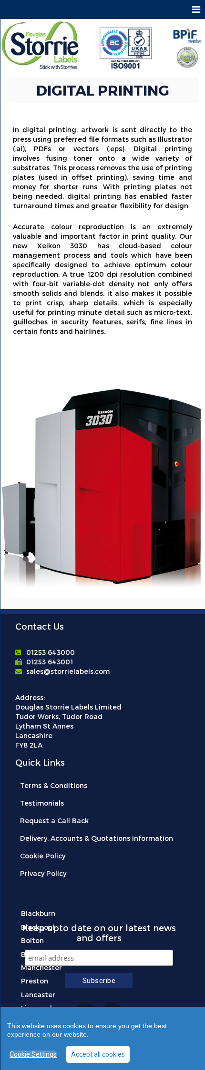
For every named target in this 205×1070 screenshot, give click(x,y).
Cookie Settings (33, 1054)
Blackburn (38, 913)
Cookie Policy (42, 856)
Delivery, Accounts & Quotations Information (96, 838)
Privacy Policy (43, 873)
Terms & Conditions (53, 785)
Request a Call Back (54, 821)
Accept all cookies (98, 1054)
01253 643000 (50, 652)
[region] (102, 1038)
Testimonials (42, 803)
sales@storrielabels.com (68, 671)
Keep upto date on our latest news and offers (99, 933)
